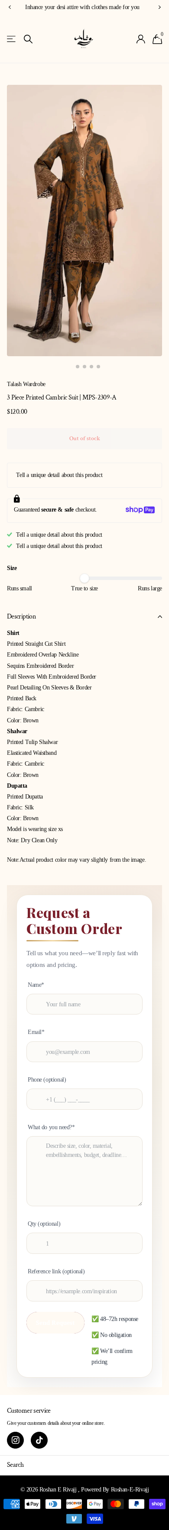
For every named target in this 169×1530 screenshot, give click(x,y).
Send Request (55, 1322)
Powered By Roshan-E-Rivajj (115, 1489)
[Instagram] (15, 1440)
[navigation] (70, 366)
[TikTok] (39, 1440)
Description (21, 616)
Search (15, 1464)
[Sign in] (141, 39)
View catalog (12, 39)
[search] (28, 39)
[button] (9, 7)
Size (11, 568)
